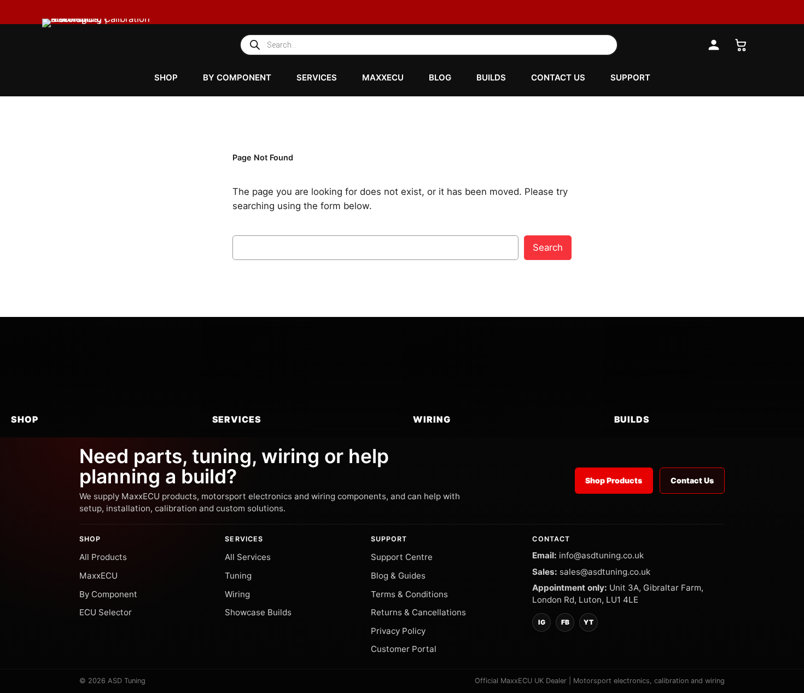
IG (541, 622)
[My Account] (713, 45)
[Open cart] (741, 45)
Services (316, 77)
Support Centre (402, 557)
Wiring (237, 594)
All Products (103, 557)
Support (630, 77)
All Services (248, 557)
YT (588, 622)
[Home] (96, 45)
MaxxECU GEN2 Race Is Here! (661, 12)
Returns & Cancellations (418, 612)
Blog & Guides (398, 575)
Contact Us (558, 77)
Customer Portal (403, 649)
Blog (440, 77)
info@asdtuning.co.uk (601, 555)
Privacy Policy (398, 631)
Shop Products (613, 480)
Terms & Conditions (409, 594)
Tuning (238, 575)
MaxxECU (383, 77)
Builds (491, 77)
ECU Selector (105, 612)
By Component (237, 77)
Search (548, 247)
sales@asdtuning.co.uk (605, 572)
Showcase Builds (258, 612)
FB (565, 622)
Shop (166, 77)
